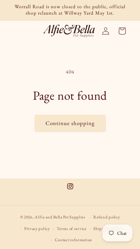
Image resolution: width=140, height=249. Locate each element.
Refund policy (106, 217)
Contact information (73, 239)
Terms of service (71, 228)
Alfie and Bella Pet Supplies (60, 217)
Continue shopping (70, 123)
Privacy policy (37, 228)
